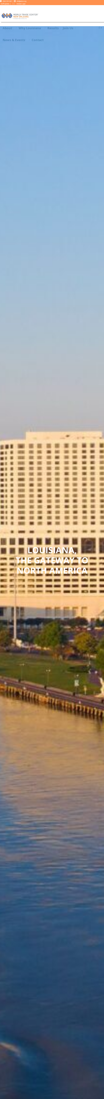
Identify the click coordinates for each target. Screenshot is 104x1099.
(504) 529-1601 (7, 1)
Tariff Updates (5, 4)
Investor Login (21, 4)
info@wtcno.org (21, 1)
